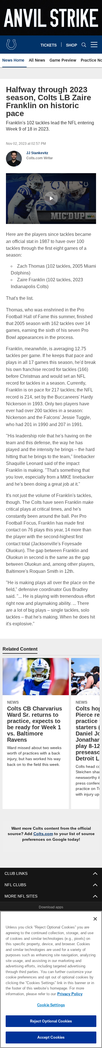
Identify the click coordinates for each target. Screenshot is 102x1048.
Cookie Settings (51, 1005)
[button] (51, 198)
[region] (51, 979)
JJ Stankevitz (37, 153)
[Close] (95, 919)
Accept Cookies (51, 1037)
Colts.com (43, 826)
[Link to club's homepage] (11, 42)
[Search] (84, 45)
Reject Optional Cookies (51, 1021)
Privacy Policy (24, 994)
